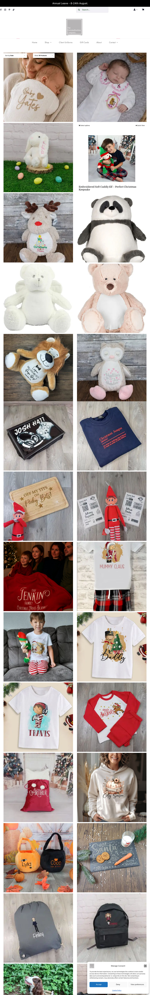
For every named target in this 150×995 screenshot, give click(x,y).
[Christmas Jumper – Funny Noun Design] (111, 436)
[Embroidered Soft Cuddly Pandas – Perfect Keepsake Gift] (111, 227)
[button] (145, 966)
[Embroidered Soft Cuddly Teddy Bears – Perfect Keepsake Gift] (111, 298)
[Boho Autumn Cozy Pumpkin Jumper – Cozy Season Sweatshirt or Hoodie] (111, 787)
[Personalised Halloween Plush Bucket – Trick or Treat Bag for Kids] (38, 857)
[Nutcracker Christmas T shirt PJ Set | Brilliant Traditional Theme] (111, 646)
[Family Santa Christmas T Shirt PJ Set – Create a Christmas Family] (111, 576)
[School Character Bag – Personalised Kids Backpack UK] (111, 928)
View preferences (137, 984)
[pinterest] (9, 10)
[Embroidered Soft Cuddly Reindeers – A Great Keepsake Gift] (38, 227)
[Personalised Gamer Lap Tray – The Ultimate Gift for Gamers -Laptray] (38, 436)
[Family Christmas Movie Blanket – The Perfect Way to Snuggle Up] (38, 576)
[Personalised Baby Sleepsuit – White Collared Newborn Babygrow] (111, 87)
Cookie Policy (116, 990)
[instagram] (5, 10)
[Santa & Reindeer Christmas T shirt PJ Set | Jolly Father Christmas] (38, 646)
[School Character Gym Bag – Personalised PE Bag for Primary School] (38, 928)
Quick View (141, 125)
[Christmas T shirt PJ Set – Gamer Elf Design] (38, 717)
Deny (118, 984)
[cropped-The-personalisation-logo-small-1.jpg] (74, 19)
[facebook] (1, 10)
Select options (85, 125)
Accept (98, 984)
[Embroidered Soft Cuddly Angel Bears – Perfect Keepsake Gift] (38, 298)
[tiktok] (14, 10)
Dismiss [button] (93, 3)
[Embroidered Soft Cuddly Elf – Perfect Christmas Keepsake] (111, 158)
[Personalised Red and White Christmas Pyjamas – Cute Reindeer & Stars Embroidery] (111, 717)
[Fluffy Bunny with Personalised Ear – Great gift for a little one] (38, 157)
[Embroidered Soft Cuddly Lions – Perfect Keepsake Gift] (38, 368)
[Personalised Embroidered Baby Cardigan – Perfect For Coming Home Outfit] (38, 87)
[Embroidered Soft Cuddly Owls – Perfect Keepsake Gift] (111, 368)
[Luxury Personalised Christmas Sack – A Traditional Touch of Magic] (38, 787)
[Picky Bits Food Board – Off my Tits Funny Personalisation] (38, 506)
